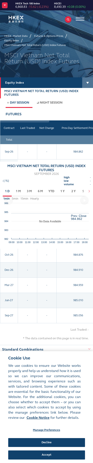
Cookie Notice (38, 418)
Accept (46, 455)
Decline (46, 442)
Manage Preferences (46, 430)
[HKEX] (23, 19)
